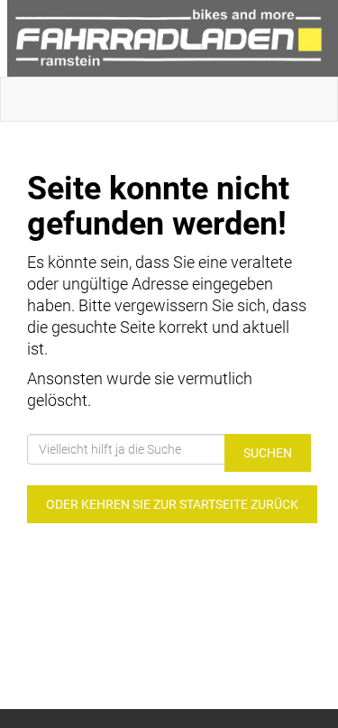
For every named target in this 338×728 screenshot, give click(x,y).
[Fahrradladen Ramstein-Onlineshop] (172, 38)
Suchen (267, 453)
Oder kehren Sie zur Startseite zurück (172, 504)
